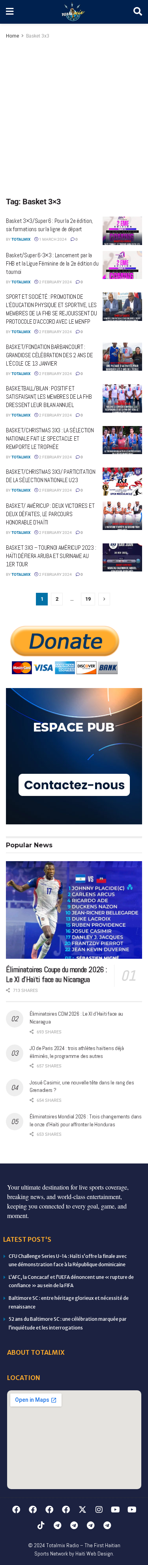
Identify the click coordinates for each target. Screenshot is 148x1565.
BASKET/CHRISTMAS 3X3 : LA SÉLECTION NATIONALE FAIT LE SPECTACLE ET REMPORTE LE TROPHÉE (50, 438)
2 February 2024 (55, 282)
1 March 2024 (52, 239)
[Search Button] (137, 12)
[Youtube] (116, 1510)
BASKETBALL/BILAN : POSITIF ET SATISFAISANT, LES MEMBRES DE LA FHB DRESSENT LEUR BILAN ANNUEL (49, 397)
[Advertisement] (74, 118)
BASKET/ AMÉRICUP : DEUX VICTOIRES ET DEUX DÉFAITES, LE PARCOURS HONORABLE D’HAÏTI (50, 514)
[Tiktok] (41, 1525)
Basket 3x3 (37, 36)
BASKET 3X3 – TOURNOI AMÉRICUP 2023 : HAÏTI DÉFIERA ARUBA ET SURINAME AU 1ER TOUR (51, 556)
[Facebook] (16, 1510)
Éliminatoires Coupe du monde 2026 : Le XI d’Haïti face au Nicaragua (56, 974)
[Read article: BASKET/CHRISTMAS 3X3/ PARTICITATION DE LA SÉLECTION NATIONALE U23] (122, 482)
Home (12, 36)
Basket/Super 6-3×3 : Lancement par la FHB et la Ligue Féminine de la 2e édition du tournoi (52, 263)
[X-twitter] (82, 1510)
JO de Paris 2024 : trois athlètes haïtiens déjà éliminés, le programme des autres (77, 1052)
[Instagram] (99, 1510)
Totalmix (20, 239)
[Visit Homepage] (73, 12)
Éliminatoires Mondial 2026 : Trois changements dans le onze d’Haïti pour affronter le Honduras (86, 1120)
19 (88, 599)
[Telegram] (58, 1525)
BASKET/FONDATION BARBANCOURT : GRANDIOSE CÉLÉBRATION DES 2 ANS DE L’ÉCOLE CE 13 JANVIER (49, 355)
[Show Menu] (9, 12)
